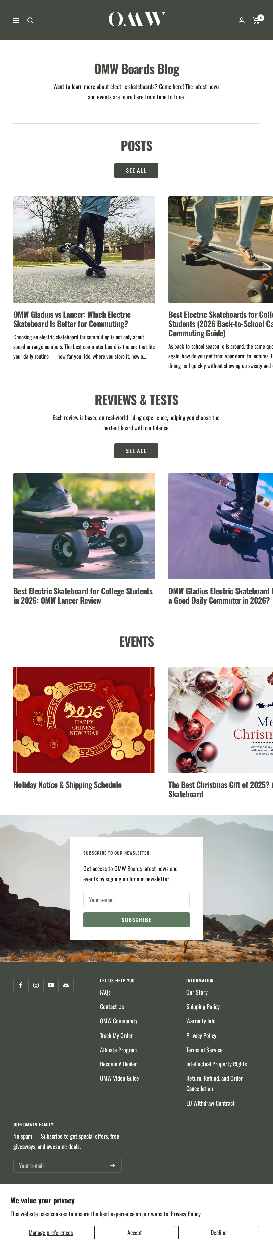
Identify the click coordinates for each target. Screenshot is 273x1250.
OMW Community (118, 1020)
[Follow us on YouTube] (50, 985)
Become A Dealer (118, 1064)
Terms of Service (204, 1049)
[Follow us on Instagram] (35, 985)
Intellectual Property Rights (216, 1064)
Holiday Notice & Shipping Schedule (67, 784)
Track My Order (116, 1035)
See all (136, 170)
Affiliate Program (118, 1049)
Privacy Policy (186, 1213)
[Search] (30, 20)
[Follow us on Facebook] (20, 985)
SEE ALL (136, 451)
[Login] (242, 20)
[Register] (112, 1165)
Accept (134, 1232)
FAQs (105, 992)
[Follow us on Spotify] (65, 985)
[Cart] (256, 20)
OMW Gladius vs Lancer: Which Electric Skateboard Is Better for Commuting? (72, 318)
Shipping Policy (203, 1006)
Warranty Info (201, 1020)
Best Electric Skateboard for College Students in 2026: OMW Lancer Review (82, 595)
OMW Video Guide (119, 1078)
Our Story (197, 992)
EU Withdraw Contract (210, 1103)
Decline (219, 1232)
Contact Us (112, 1006)
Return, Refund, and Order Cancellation (214, 1083)
